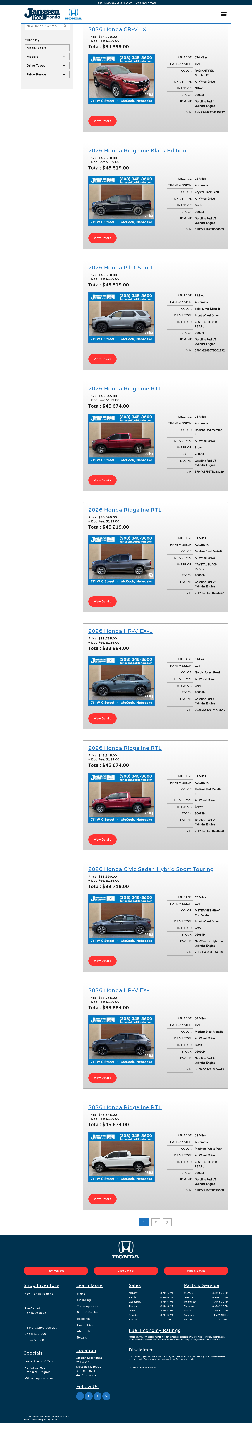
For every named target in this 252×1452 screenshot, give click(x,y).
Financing (84, 1300)
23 (147, 813)
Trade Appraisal (88, 1306)
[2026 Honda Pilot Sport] (121, 317)
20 (147, 454)
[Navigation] (223, 14)
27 (147, 216)
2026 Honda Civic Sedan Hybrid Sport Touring (151, 869)
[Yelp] (89, 1396)
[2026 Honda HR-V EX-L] (121, 681)
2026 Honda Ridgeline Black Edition (137, 151)
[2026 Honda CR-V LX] (121, 79)
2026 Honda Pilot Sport (120, 268)
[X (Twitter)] (97, 1396)
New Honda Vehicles (39, 1293)
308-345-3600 (123, 2)
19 (147, 1055)
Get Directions (86, 1375)
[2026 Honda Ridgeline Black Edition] (121, 200)
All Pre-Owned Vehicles (41, 1327)
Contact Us (85, 1325)
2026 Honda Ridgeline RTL (125, 389)
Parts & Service (87, 1312)
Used (153, 2)
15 (147, 333)
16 (147, 94)
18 (147, 934)
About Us (83, 1331)
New (144, 2)
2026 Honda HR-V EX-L (120, 631)
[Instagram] (106, 1396)
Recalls (82, 1337)
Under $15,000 (35, 1334)
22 (147, 575)
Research (83, 1318)
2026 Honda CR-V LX (117, 29)
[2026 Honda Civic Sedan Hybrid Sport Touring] (121, 919)
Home (81, 1293)
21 (147, 696)
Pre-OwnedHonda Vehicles (35, 1311)
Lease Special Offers (39, 1361)
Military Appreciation (39, 1378)
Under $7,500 (34, 1340)
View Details (102, 121)
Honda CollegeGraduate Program (38, 1370)
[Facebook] (80, 1396)
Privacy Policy (50, 1419)
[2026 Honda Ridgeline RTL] (121, 438)
